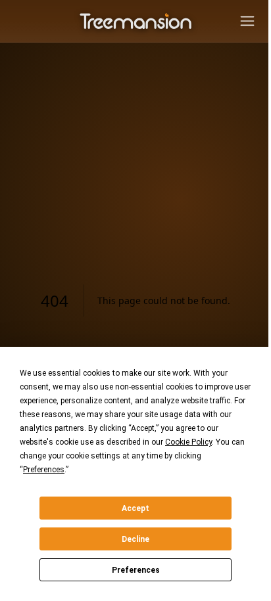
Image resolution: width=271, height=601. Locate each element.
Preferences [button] (43, 469)
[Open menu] (247, 21)
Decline (135, 539)
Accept (135, 508)
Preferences (136, 570)
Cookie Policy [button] (188, 442)
